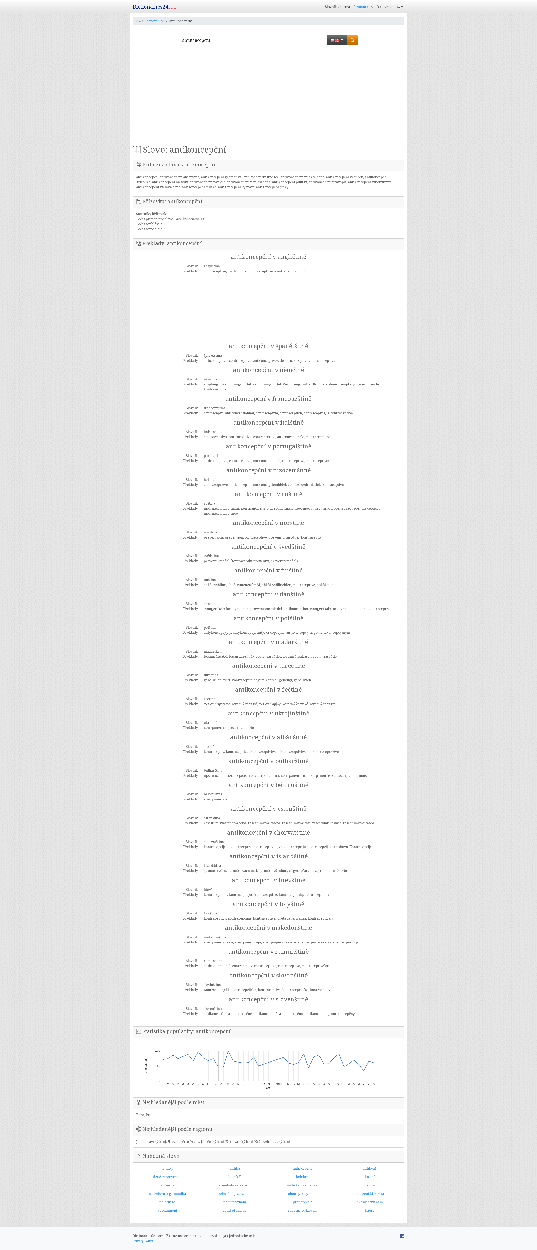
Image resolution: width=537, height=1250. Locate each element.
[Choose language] (337, 40)
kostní (370, 1177)
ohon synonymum (302, 1193)
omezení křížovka (369, 1193)
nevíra (369, 1185)
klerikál (234, 1177)
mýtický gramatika (302, 1185)
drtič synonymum (167, 1177)
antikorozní (302, 1168)
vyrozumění (167, 1210)
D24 (137, 21)
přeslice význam (370, 1202)
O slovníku (385, 6)
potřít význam (234, 1202)
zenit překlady (234, 1210)
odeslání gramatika (234, 1193)
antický (167, 1168)
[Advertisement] (268, 91)
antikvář (370, 1168)
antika (235, 1168)
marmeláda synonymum (234, 1185)
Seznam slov (363, 6)
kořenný (167, 1185)
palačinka (167, 1202)
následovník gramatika (167, 1193)
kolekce (302, 1177)
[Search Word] (352, 40)
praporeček (302, 1202)
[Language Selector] (399, 7)
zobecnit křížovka (302, 1210)
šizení (369, 1210)
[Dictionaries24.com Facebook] (402, 1235)
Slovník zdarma (337, 6)
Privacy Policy (143, 1241)
